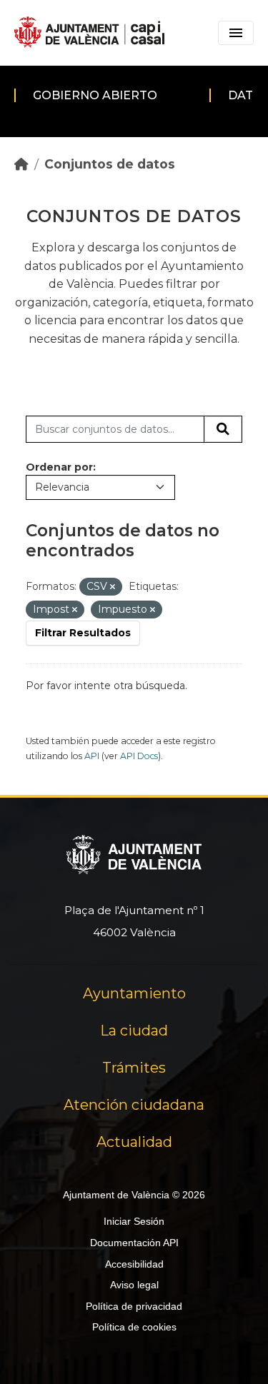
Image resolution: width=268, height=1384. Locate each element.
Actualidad (134, 1141)
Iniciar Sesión (134, 1221)
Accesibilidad (134, 1264)
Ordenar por (59, 467)
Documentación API (134, 1242)
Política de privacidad (134, 1306)
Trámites (134, 1067)
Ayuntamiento (134, 993)
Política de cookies (134, 1327)
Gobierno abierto (95, 95)
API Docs (139, 756)
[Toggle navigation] (236, 33)
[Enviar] (223, 429)
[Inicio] (21, 163)
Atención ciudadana (134, 1104)
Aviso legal (134, 1284)
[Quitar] (112, 587)
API (91, 756)
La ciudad (134, 1030)
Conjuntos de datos (109, 163)
